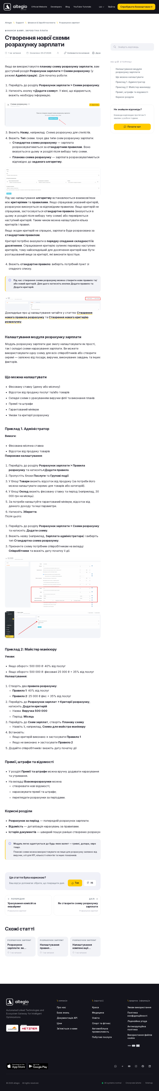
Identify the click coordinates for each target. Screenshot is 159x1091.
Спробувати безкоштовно (136, 6)
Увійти (111, 6)
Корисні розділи (125, 97)
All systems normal (112, 1083)
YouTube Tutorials (82, 6)
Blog (68, 6)
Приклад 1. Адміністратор (130, 82)
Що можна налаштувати (129, 77)
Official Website (39, 6)
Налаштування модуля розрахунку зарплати (129, 70)
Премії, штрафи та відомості (132, 92)
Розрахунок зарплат (69, 22)
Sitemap (149, 1083)
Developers (56, 6)
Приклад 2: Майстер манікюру (133, 87)
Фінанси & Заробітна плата (41, 22)
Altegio (8, 22)
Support (20, 22)
